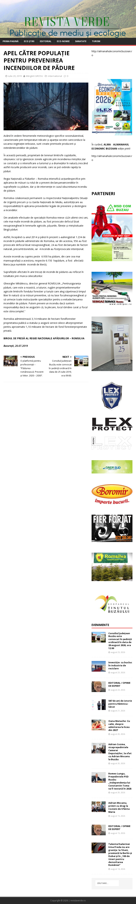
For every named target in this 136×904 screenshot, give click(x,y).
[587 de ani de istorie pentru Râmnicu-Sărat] (99, 707)
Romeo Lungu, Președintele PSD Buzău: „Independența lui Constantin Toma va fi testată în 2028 (119, 781)
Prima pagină (10, 41)
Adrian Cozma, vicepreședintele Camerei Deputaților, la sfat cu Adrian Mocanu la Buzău (120, 752)
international (55, 76)
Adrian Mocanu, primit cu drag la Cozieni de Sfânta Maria (119, 807)
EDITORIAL (45, 41)
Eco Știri (29, 41)
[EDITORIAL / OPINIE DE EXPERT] (99, 689)
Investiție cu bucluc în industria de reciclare (120, 665)
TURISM (96, 41)
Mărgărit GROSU (34, 76)
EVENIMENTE (100, 625)
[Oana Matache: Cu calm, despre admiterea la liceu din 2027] (99, 728)
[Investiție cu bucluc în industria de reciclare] (99, 669)
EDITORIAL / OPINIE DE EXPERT (119, 684)
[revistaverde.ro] (68, 35)
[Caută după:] (107, 883)
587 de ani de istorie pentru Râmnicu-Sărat (120, 703)
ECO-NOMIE (63, 41)
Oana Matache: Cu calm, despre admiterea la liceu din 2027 (119, 725)
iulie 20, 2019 (15, 76)
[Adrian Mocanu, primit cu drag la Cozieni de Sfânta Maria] (99, 810)
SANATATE (80, 41)
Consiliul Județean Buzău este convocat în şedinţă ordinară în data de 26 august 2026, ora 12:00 (120, 641)
